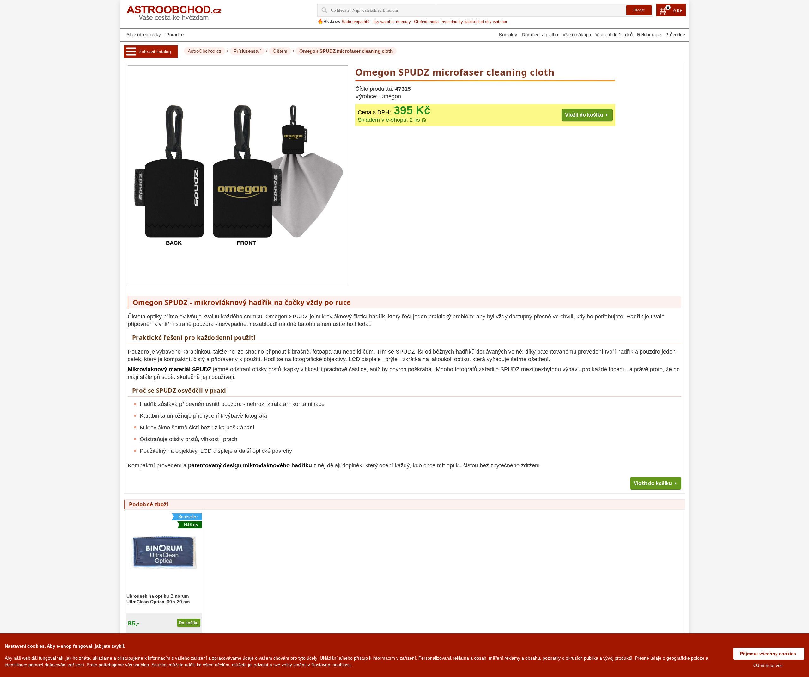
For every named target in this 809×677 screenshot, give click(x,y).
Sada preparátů (355, 21)
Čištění (280, 51)
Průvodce (675, 34)
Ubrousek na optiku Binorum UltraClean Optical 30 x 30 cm (158, 599)
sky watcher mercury (392, 21)
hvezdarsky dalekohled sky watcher (474, 21)
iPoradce (174, 34)
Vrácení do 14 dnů (614, 34)
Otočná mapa (426, 21)
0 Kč (677, 11)
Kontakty (508, 34)
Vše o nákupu (577, 34)
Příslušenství (247, 51)
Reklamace (649, 34)
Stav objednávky (143, 34)
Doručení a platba (540, 34)
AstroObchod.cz (205, 51)
